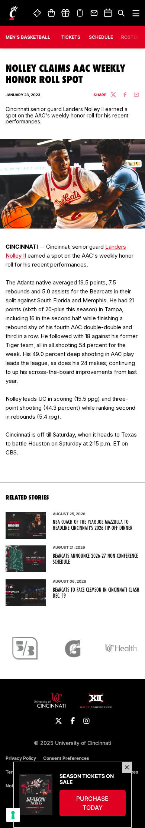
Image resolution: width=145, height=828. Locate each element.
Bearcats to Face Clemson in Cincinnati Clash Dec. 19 (96, 593)
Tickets (37, 13)
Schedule (101, 37)
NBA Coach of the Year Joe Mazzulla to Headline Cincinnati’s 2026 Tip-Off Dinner (92, 525)
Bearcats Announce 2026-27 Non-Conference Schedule (95, 559)
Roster (130, 37)
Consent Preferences (66, 758)
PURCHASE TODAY (101, 803)
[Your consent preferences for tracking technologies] (13, 815)
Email (94, 13)
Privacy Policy (21, 758)
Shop (51, 13)
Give (65, 13)
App (80, 13)
